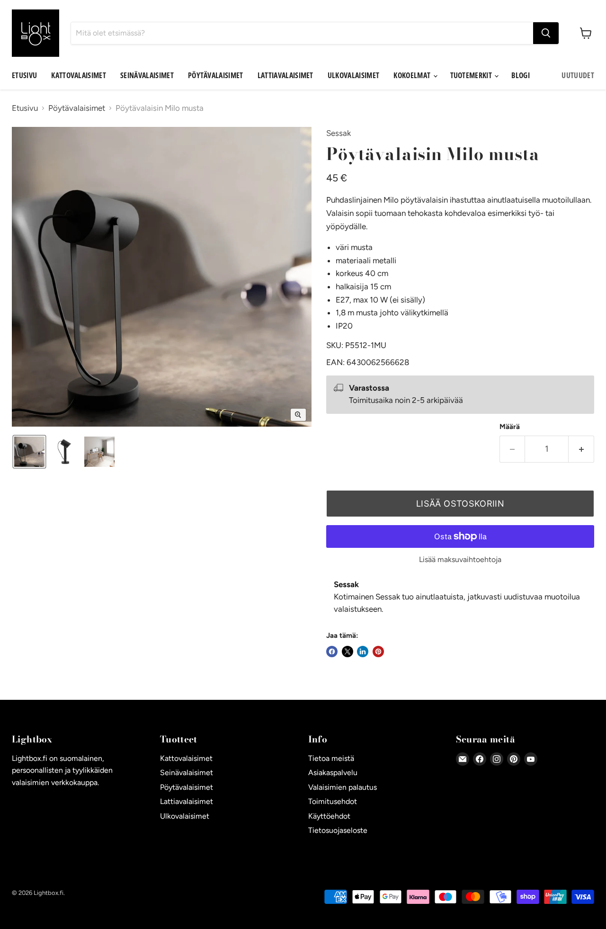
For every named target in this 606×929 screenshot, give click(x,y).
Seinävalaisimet (147, 75)
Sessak (338, 133)
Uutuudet (577, 75)
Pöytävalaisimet (215, 75)
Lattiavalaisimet (285, 75)
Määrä (509, 427)
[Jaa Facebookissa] (332, 651)
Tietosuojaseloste (337, 830)
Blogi (520, 75)
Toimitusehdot (332, 801)
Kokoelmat (412, 75)
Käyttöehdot (329, 816)
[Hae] (546, 33)
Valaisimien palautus (342, 787)
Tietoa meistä (331, 758)
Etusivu (24, 75)
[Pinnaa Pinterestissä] (378, 651)
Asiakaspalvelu (332, 772)
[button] (29, 452)
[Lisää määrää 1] (581, 449)
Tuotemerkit (472, 75)
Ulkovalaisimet (353, 75)
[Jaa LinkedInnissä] (362, 651)
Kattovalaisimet (78, 75)
